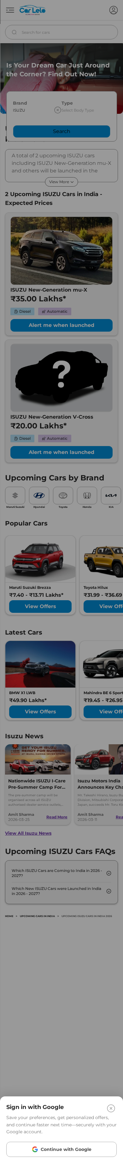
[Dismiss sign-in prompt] (61, 583)
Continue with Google (66, 1149)
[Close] (111, 1108)
